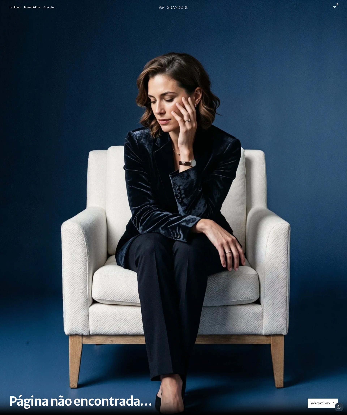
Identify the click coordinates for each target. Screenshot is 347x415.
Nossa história (32, 7)
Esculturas (15, 7)
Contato (49, 7)
